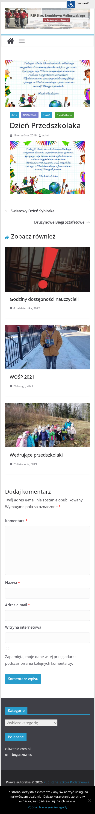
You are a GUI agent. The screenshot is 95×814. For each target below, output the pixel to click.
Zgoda (32, 807)
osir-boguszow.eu (18, 754)
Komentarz (16, 520)
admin (46, 135)
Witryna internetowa (23, 627)
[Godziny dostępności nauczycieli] (47, 249)
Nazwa (12, 582)
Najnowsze (30, 114)
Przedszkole (64, 114)
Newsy (46, 114)
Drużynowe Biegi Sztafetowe (59, 222)
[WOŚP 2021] (47, 327)
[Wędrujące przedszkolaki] (47, 405)
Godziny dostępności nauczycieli (44, 299)
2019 (14, 114)
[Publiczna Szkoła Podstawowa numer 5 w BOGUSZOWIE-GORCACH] (10, 40)
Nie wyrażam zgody (53, 807)
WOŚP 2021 (22, 377)
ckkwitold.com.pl (18, 749)
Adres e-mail (17, 604)
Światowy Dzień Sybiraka (32, 210)
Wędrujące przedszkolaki (36, 455)
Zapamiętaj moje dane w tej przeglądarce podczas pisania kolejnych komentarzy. (41, 660)
